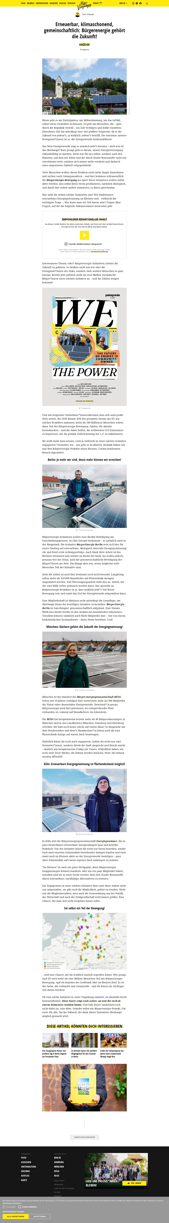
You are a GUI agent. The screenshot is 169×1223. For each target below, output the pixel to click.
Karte (24, 1180)
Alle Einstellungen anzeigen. (13, 1212)
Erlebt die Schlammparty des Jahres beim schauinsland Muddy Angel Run (112, 1053)
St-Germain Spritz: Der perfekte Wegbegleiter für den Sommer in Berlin (84, 1053)
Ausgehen (26, 1162)
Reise (56, 1175)
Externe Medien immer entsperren (85, 244)
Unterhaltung (28, 1166)
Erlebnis (25, 1171)
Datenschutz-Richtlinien (12, 1203)
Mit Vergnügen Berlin (84, 5)
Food (23, 1157)
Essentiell (11, 1207)
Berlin (57, 1157)
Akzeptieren (40, 1216)
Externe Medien (29, 1207)
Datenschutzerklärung (99, 252)
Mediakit (57, 1196)
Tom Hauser (87, 14)
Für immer (136, 1183)
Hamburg (59, 1162)
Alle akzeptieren (15, 1216)
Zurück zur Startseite (84, 1137)
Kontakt (57, 1192)
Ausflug (25, 1175)
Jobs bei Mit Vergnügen (64, 1188)
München (59, 1166)
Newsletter (59, 1184)
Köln (56, 1171)
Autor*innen (59, 1181)
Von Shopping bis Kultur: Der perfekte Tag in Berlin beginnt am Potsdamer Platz (54, 1053)
